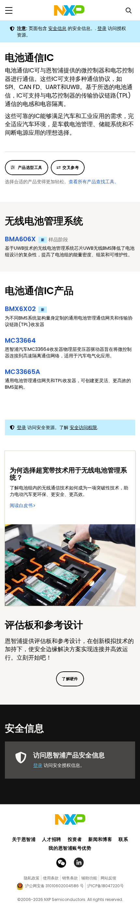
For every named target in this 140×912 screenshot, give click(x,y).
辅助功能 (89, 878)
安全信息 (57, 28)
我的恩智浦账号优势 (70, 848)
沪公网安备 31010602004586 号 (54, 886)
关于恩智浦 (24, 839)
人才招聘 (51, 839)
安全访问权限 (83, 427)
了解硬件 (70, 678)
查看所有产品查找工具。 (94, 181)
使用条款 (51, 878)
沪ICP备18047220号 (105, 886)
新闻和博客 (100, 839)
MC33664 (20, 340)
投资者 (75, 839)
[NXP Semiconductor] (69, 10)
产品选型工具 (29, 167)
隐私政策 (31, 878)
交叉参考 (71, 167)
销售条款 (70, 878)
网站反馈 (108, 878)
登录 (101, 28)
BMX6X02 (24, 308)
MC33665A (22, 371)
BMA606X (24, 239)
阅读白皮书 (21, 505)
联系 (123, 839)
